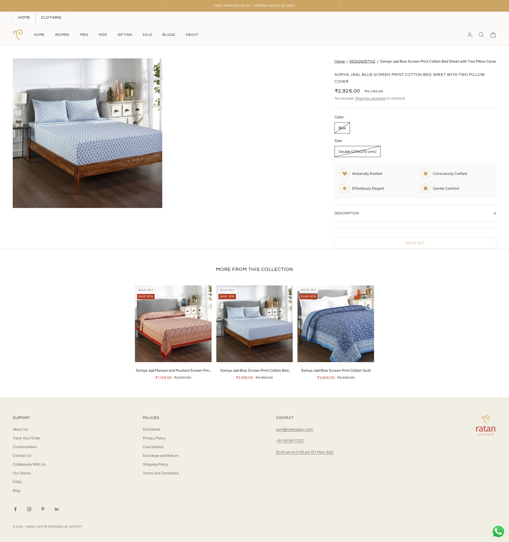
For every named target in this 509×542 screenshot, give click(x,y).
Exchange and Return (160, 455)
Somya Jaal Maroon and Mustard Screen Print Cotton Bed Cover (173, 371)
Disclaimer (151, 429)
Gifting (125, 35)
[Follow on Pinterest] (43, 509)
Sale (147, 35)
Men (84, 35)
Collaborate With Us (29, 464)
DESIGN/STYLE (362, 61)
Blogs (169, 35)
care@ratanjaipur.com (294, 429)
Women (62, 35)
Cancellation (153, 447)
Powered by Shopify (65, 526)
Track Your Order (27, 438)
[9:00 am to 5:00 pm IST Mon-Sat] (304, 452)
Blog (16, 490)
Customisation (25, 447)
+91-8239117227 (290, 441)
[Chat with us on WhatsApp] (498, 532)
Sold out (415, 243)
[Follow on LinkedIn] (56, 509)
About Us (20, 429)
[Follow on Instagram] (29, 509)
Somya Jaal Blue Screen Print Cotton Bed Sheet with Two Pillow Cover (438, 61)
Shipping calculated (370, 98)
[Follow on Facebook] (15, 509)
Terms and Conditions (161, 473)
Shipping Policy (155, 464)
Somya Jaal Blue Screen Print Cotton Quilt (336, 370)
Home (39, 35)
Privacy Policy (154, 438)
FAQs (17, 482)
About (192, 35)
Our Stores (22, 473)
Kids (103, 35)
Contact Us (22, 455)
